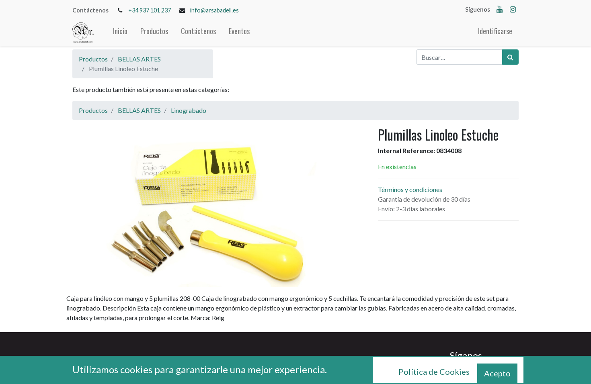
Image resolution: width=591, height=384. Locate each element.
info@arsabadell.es (214, 10)
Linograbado (188, 110)
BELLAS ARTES (139, 59)
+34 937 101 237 (149, 10)
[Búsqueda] (510, 57)
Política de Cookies (434, 371)
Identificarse (495, 31)
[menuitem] (120, 32)
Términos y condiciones (410, 189)
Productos (93, 59)
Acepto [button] (497, 373)
